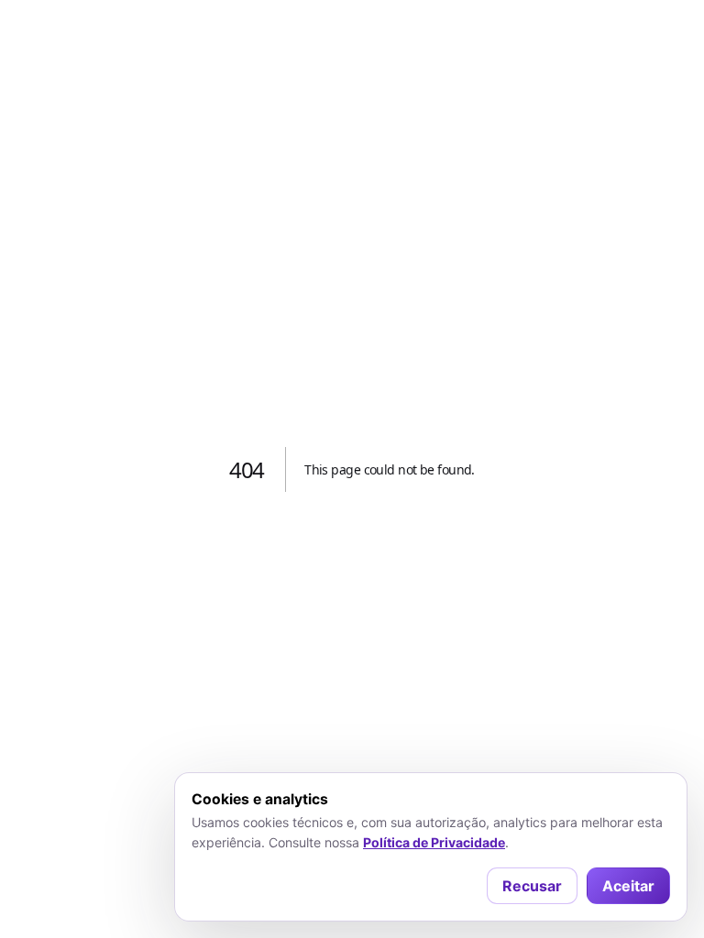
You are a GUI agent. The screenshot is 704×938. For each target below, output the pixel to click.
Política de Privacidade (434, 842)
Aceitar (628, 886)
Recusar (532, 886)
